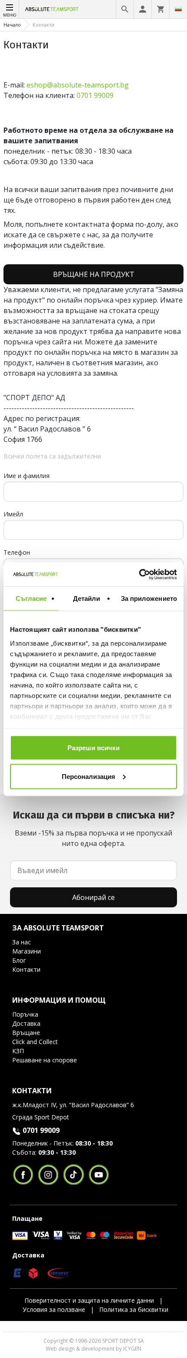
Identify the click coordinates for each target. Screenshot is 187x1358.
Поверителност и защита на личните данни (89, 1300)
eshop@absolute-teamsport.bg (78, 85)
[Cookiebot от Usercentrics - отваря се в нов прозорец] (139, 574)
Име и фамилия (26, 476)
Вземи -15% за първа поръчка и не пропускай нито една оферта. (94, 828)
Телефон (16, 552)
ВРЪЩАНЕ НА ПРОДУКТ (93, 274)
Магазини (26, 951)
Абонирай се (93, 897)
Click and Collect (35, 1042)
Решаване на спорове (44, 1060)
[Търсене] (125, 9)
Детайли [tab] (86, 598)
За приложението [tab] (149, 598)
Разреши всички (93, 747)
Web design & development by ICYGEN (93, 1348)
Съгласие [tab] (31, 598)
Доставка (26, 1023)
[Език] (178, 9)
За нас (21, 942)
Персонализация (88, 776)
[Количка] (160, 9)
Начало (12, 24)
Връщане (26, 1032)
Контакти (26, 969)
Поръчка (25, 1014)
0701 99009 (95, 95)
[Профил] (142, 9)
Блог (19, 960)
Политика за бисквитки (133, 1309)
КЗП (18, 1051)
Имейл (13, 514)
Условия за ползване (54, 1309)
